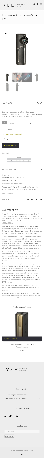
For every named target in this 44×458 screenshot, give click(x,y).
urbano (33, 189)
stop (21, 189)
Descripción (6, 153)
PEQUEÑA (6, 189)
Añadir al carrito (11, 145)
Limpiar (10, 129)
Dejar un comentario (9, 180)
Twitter (16, 415)
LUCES (19, 187)
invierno (14, 187)
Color (5, 122)
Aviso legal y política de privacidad (16, 398)
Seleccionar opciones (10, 339)
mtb (36, 187)
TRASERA (27, 189)
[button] (6, 33)
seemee (17, 189)
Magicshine (11, 193)
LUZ (24, 187)
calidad (8, 187)
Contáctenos (19, 177)
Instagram (6, 415)
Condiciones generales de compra (16, 395)
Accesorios (14, 184)
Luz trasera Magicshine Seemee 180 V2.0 (22, 344)
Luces (21, 184)
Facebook (11, 415)
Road (12, 189)
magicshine (30, 187)
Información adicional (9, 169)
